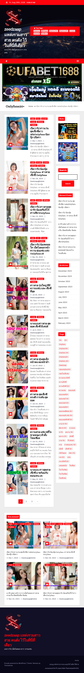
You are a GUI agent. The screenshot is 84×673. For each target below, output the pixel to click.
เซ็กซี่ (61, 449)
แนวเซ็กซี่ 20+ (64, 461)
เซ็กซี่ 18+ (68, 449)
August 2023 (63, 292)
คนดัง (32, 118)
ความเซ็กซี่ (62, 382)
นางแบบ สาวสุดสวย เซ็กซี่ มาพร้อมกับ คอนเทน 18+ (40, 472)
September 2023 (65, 287)
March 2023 (63, 318)
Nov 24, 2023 (14, 599)
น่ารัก (61, 432)
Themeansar (8, 665)
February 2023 (64, 323)
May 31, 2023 (37, 479)
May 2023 (62, 307)
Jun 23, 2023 (37, 404)
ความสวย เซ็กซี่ (64, 378)
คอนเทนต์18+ (63, 394)
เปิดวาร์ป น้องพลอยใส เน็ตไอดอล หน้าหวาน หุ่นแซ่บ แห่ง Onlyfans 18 (40, 249)
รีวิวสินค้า (71, 440)
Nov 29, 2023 (37, 178)
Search (63, 170)
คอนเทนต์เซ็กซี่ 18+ (65, 419)
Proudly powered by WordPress (15, 663)
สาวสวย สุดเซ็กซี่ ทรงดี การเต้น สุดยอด (39, 397)
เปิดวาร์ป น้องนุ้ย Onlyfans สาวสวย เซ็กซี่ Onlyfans (40, 172)
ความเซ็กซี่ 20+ (64, 386)
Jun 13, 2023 (37, 441)
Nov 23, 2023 (37, 216)
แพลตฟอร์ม (63, 465)
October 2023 (64, 281)
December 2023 (65, 271)
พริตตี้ (71, 436)
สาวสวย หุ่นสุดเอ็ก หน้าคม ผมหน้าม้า (39, 361)
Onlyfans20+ (64, 31)
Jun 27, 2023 (37, 365)
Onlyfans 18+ (64, 353)
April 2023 (62, 313)
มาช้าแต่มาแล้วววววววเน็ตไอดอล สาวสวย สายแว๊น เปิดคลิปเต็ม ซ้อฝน (67, 227)
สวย (60, 445)
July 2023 (62, 297)
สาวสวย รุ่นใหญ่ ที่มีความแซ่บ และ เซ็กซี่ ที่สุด (41, 288)
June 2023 (62, 302)
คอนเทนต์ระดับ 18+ (66, 415)
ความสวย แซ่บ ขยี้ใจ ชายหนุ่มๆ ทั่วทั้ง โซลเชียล (41, 435)
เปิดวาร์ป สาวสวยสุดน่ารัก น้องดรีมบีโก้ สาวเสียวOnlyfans (40, 209)
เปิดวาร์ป (72, 453)
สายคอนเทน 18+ (70, 445)
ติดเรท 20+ (63, 428)
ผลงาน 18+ (69, 432)
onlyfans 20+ (64, 361)
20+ (65, 340)
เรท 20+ (62, 457)
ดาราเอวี (44, 118)
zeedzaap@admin (28, 558)
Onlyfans (37, 31)
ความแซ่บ (62, 390)
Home (30, 106)
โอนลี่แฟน (44, 34)
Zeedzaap (62, 365)
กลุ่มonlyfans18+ (65, 369)
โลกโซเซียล (63, 474)
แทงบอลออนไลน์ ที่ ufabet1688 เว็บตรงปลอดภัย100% (62, 668)
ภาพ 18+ (62, 440)
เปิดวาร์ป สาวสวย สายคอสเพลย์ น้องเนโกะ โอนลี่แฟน (66, 250)
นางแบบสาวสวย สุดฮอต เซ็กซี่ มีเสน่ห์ (40, 325)
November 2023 (65, 276)
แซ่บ (68, 457)
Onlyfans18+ (54, 31)
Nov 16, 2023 (37, 257)
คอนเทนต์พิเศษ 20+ (65, 411)
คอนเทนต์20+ (63, 407)
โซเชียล (72, 465)
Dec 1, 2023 (37, 141)
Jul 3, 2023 (36, 330)
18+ (60, 340)
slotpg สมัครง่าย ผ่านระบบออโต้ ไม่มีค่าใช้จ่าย (64, 664)
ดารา (38, 118)
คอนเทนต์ (36, 34)
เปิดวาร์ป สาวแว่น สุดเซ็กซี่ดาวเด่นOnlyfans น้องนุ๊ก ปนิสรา (40, 133)
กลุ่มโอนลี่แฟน (64, 373)
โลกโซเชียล (63, 470)
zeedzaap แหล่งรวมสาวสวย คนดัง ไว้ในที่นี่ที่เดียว (22, 640)
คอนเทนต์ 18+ (64, 399)
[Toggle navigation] (78, 61)
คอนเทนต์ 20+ (64, 403)
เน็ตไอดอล (45, 31)
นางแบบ (72, 31)
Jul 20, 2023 (37, 295)
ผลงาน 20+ (63, 436)
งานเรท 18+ (63, 424)
